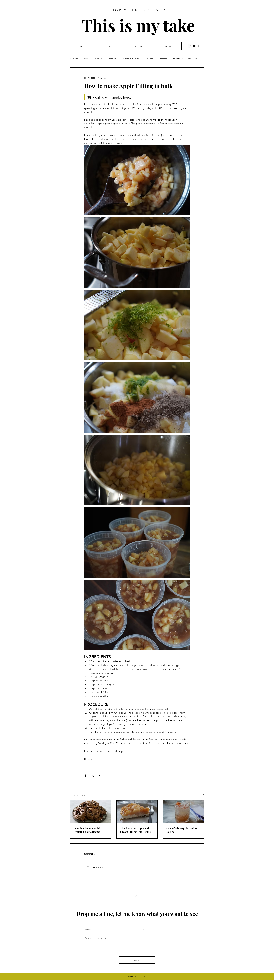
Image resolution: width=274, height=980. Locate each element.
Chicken (149, 58)
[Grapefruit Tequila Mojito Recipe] (183, 811)
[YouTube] (194, 46)
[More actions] (188, 78)
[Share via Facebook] (85, 775)
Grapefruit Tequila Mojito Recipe (181, 830)
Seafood (112, 58)
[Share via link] (99, 775)
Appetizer (177, 58)
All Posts (74, 58)
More (191, 58)
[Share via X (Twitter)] (92, 775)
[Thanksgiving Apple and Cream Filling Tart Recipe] (137, 811)
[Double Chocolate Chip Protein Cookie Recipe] (90, 811)
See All (201, 794)
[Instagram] (190, 46)
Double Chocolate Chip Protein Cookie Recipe (87, 830)
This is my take (138, 25)
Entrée (98, 58)
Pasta (87, 58)
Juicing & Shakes (130, 58)
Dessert (163, 58)
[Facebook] (198, 46)
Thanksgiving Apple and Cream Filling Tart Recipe (135, 830)
